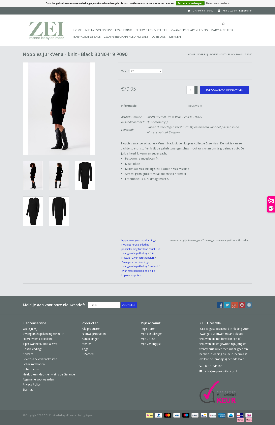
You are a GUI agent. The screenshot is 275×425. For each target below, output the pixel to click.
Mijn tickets (148, 339)
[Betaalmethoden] (149, 415)
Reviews (195, 106)
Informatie (128, 106)
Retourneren (31, 369)
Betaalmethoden (34, 364)
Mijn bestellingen (151, 334)
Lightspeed (88, 415)
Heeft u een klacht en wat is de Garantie (49, 374)
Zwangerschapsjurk (143, 257)
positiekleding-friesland (134, 249)
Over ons (159, 36)
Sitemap (28, 389)
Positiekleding (141, 244)
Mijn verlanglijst (151, 344)
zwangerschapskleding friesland (139, 266)
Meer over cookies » (218, 3)
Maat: (125, 71)
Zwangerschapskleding (189, 30)
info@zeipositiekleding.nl (221, 371)
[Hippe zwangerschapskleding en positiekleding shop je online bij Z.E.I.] (47, 30)
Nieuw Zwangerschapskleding (108, 30)
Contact (28, 354)
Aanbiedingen (90, 339)
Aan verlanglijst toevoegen (185, 240)
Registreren (148, 329)
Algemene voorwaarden (38, 379)
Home (77, 30)
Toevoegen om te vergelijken (219, 240)
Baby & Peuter (222, 30)
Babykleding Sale (86, 36)
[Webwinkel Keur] (226, 392)
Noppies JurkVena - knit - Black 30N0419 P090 (224, 54)
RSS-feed (88, 354)
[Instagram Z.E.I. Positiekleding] (249, 305)
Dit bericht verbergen (190, 3)
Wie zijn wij (30, 329)
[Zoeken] (222, 24)
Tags (85, 349)
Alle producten (91, 329)
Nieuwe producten (94, 334)
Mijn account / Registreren (237, 10)
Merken (175, 36)
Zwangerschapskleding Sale (126, 36)
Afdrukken (243, 240)
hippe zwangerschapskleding (138, 240)
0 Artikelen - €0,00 (203, 10)
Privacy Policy (31, 384)
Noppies (126, 244)
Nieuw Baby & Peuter (151, 30)
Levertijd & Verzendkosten (40, 359)
